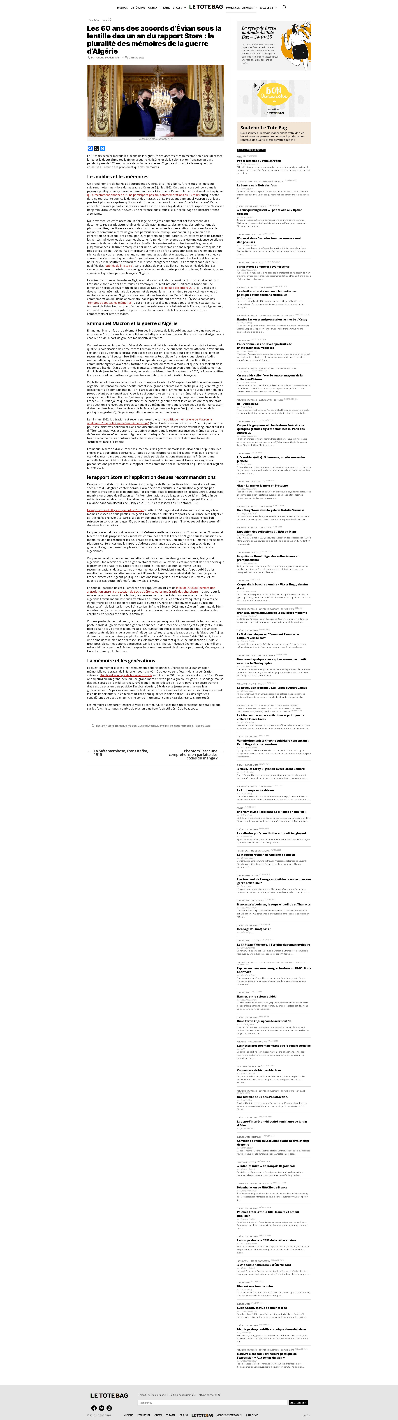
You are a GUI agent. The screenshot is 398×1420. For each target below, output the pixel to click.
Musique (122, 7)
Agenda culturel (244, 181)
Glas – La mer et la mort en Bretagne (262, 485)
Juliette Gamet (247, 1128)
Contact (142, 1394)
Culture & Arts (251, 206)
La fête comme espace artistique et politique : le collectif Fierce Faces (270, 717)
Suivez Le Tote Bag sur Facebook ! (94, 1408)
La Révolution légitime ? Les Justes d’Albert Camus (272, 687)
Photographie (258, 263)
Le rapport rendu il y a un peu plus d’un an (115, 510)
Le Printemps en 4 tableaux (256, 790)
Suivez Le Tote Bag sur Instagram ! (110, 1408)
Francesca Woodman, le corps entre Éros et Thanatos (274, 904)
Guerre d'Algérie (147, 725)
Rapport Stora (203, 725)
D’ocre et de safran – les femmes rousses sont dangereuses (269, 240)
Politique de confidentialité (182, 1394)
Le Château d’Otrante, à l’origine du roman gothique (273, 944)
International (243, 851)
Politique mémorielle (182, 725)
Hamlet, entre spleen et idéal (257, 996)
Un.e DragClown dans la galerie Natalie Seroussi (270, 510)
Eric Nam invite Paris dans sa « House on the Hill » (271, 812)
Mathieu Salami (248, 690)
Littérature (138, 7)
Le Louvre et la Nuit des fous (257, 185)
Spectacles (279, 181)
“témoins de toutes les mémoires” (109, 302)
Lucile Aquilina (247, 772)
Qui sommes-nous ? (158, 1394)
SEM (243, 1048)
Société (107, 19)
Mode (239, 157)
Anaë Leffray (246, 322)
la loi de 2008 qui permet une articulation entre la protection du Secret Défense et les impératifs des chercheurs (151, 589)
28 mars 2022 (136, 57)
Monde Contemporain (239, 7)
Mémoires (163, 725)
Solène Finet (246, 815)
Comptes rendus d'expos (269, 315)
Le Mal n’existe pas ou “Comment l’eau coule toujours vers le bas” (268, 636)
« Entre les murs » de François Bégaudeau (266, 1166)
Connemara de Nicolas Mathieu (259, 1070)
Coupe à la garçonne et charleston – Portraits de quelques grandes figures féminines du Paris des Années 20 (271, 428)
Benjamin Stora (105, 725)
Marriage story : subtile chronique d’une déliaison (271, 1329)
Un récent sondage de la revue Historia (126, 675)
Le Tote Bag (206, 8)
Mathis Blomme (248, 947)
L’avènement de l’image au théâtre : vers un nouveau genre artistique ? (274, 881)
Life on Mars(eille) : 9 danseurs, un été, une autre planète (271, 459)
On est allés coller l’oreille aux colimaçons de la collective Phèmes (270, 377)
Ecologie (294, 705)
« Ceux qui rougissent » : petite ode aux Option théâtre (269, 212)
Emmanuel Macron (126, 725)
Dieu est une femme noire (255, 1286)
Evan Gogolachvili (249, 747)
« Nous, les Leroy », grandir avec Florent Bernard (271, 769)
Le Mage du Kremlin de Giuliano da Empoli (266, 854)
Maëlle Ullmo (246, 836)
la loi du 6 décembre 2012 (178, 288)
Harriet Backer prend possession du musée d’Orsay (272, 319)
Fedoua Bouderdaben (107, 57)
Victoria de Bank (248, 722)
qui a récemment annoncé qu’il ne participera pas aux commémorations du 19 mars (143, 195)
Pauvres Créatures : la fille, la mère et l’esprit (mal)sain (268, 1214)
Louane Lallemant (249, 245)
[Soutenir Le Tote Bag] (274, 133)
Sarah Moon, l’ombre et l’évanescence (263, 266)
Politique (94, 19)
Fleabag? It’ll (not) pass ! (253, 929)
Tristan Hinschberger (250, 164)
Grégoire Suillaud (248, 513)
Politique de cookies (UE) (209, 1394)
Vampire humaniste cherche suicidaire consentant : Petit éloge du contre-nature (273, 742)
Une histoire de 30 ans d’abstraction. (262, 1097)
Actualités (241, 1042)
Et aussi (178, 7)
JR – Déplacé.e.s (247, 404)
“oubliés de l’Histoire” (118, 265)
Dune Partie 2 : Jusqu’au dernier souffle (264, 1021)
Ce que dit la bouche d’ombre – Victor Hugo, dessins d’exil (272, 586)
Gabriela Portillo (248, 641)
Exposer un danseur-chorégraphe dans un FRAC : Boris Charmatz (274, 970)
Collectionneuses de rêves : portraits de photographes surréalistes (264, 346)
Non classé (268, 181)
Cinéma (152, 7)
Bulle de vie (266, 7)
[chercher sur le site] (284, 6)
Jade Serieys (246, 932)
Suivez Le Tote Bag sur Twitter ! (102, 1408)
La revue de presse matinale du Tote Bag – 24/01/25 (259, 33)
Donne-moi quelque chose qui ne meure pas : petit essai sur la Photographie (271, 661)
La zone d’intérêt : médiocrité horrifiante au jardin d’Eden (272, 1123)
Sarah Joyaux (246, 188)
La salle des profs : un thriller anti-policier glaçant (271, 833)
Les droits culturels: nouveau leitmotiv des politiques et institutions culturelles (266, 293)
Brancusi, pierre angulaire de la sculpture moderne (272, 613)
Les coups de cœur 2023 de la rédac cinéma (266, 1240)
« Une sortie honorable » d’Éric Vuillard (264, 1265)
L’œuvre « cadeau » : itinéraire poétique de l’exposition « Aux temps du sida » (267, 1355)
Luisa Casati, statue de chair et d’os (262, 1308)
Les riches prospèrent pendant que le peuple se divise (273, 1045)
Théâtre (165, 7)
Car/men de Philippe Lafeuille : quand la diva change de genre (273, 1142)
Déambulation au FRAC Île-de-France (262, 1187)
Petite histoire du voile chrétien (259, 161)
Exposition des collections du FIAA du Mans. (267, 531)
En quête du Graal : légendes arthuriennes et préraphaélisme (268, 558)
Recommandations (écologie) (250, 711)
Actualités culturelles (247, 287)
